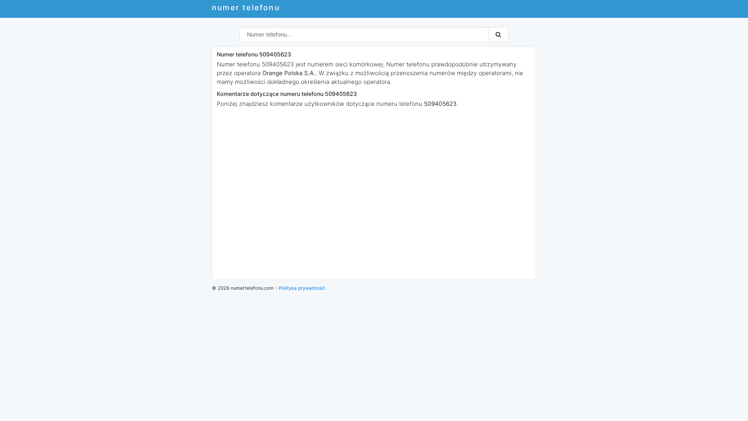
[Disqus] (374, 193)
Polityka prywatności (302, 288)
